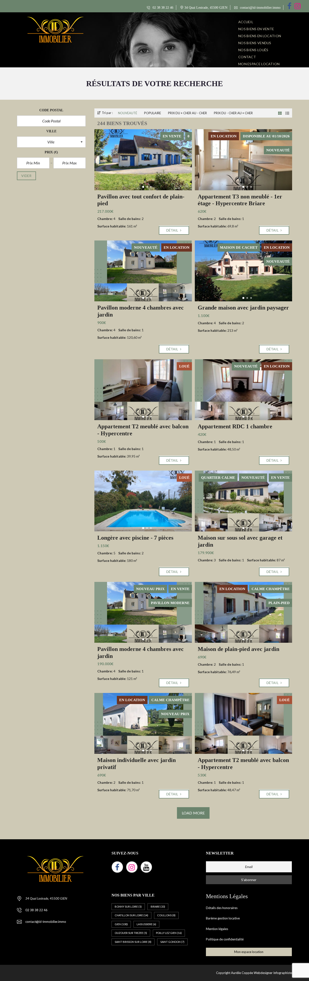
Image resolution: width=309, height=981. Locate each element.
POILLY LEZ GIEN (169, 932)
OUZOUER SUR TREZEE (131, 932)
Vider (26, 176)
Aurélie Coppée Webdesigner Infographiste (261, 973)
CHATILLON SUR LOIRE (131, 915)
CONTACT (247, 57)
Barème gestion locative (223, 918)
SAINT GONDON (172, 941)
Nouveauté (127, 113)
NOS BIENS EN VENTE (256, 29)
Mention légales (217, 929)
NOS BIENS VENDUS (254, 43)
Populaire (152, 113)
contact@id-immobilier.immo (260, 7)
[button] (51, 142)
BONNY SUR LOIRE (128, 906)
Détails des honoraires (222, 908)
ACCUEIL (245, 22)
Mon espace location (259, 64)
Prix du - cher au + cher (233, 113)
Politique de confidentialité (225, 939)
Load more (193, 813)
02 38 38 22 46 (162, 7)
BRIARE (158, 906)
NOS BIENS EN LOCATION (259, 36)
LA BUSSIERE (146, 924)
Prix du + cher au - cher (187, 113)
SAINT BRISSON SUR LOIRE (133, 941)
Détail (172, 230)
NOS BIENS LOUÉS (253, 50)
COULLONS (166, 915)
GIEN (121, 924)
